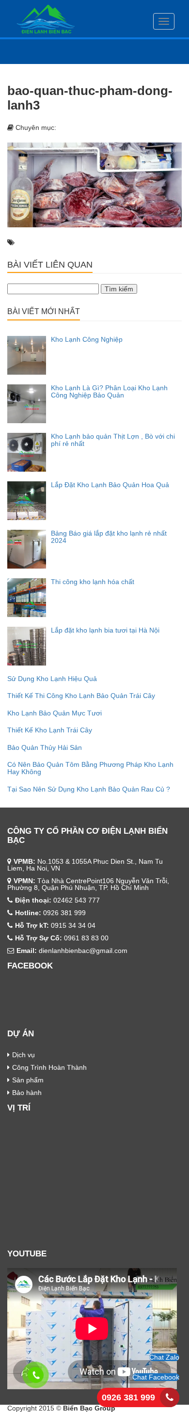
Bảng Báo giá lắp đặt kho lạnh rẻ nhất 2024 (109, 536)
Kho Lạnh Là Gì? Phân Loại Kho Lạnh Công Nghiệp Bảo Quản (109, 391)
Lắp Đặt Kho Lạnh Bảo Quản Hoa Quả (110, 485)
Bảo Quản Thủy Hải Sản (44, 747)
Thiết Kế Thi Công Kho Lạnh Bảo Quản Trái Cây (81, 695)
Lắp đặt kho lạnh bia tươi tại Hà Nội (105, 630)
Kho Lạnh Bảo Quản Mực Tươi (54, 713)
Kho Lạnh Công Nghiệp (87, 339)
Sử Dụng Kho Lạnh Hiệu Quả (52, 678)
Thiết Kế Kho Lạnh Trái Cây (49, 730)
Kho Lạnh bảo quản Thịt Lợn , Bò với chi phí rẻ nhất (113, 439)
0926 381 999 (128, 1397)
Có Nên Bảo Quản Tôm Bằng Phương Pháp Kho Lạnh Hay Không (90, 768)
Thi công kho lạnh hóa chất (92, 582)
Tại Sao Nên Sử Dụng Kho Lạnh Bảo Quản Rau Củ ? (88, 789)
